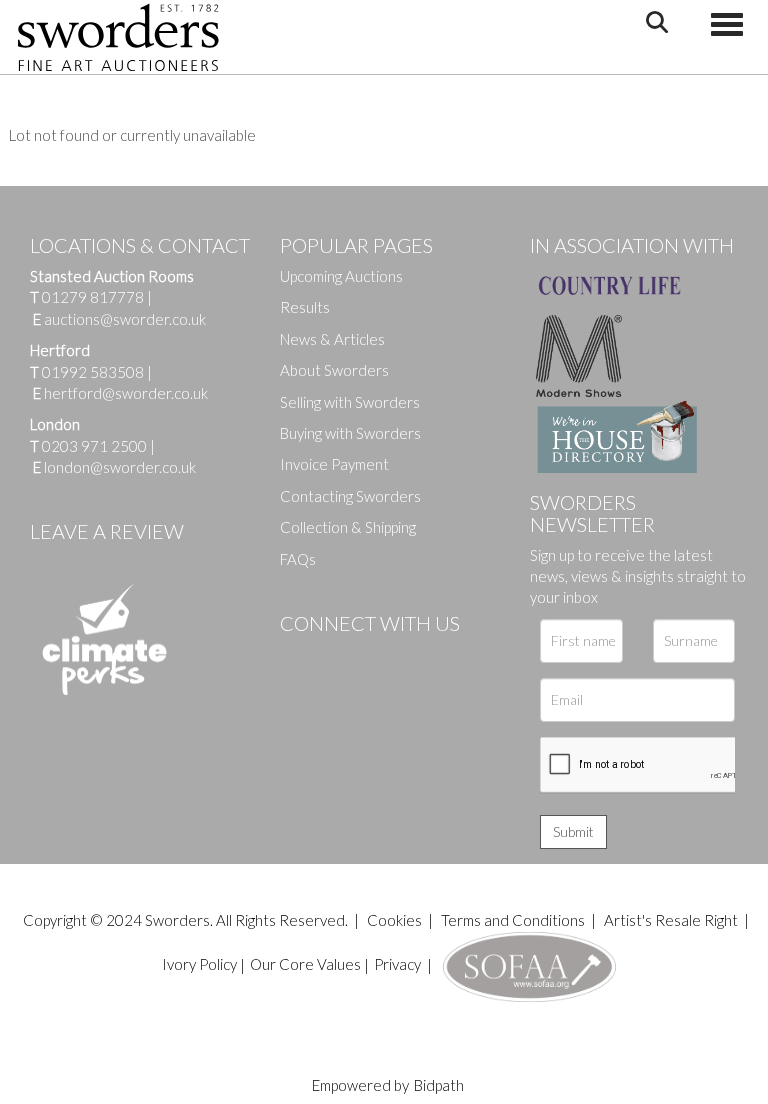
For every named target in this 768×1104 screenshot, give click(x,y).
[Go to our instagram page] (421, 657)
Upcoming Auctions (341, 276)
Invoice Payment (334, 464)
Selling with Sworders (350, 402)
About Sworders (334, 370)
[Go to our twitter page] (340, 657)
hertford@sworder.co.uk (126, 393)
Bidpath (439, 1085)
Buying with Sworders (350, 433)
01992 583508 (93, 372)
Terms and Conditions (514, 920)
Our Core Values (305, 964)
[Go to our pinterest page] (380, 657)
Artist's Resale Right (671, 920)
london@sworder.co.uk (114, 467)
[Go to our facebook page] (299, 657)
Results (305, 307)
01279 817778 (93, 297)
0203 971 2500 (94, 446)
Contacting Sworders (350, 496)
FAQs (298, 559)
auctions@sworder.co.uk (119, 319)
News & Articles (332, 339)
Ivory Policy (199, 964)
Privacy (397, 964)
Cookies (394, 920)
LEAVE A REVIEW (107, 531)
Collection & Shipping (348, 527)
